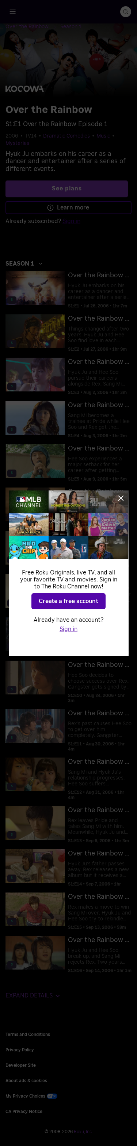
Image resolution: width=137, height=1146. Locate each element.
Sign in (68, 629)
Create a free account (68, 601)
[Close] (121, 498)
